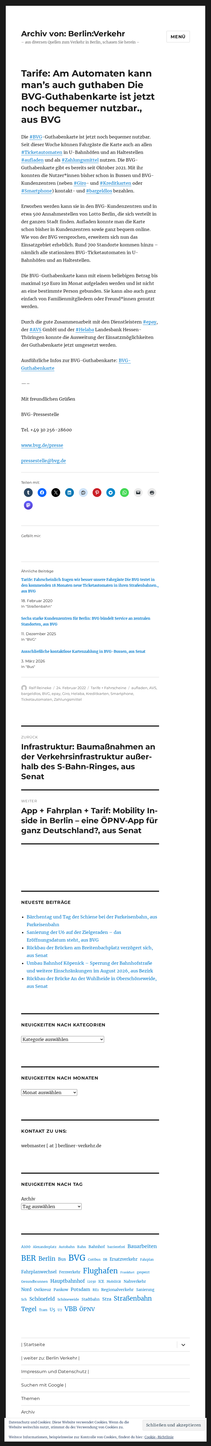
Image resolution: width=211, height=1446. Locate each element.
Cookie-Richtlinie (159, 1437)
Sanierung (145, 1289)
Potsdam (80, 1289)
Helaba (77, 693)
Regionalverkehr (117, 1289)
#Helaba (85, 329)
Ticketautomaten (36, 699)
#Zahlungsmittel (80, 160)
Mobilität (114, 1282)
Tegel (29, 1309)
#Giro (80, 183)
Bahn (81, 1247)
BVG (46, 693)
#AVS (35, 329)
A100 (25, 1246)
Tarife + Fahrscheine (108, 688)
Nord (26, 1289)
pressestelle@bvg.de (43, 460)
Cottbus (94, 1259)
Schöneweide (68, 1299)
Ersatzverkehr (124, 1259)
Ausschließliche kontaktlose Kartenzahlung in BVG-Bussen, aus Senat (83, 651)
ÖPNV (87, 1309)
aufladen (139, 688)
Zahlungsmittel (68, 699)
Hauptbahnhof (67, 1281)
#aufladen (32, 160)
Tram (43, 1310)
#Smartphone (36, 191)
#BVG (35, 137)
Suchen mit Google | (43, 1385)
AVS (152, 688)
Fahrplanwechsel (39, 1271)
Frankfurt (127, 1272)
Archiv (28, 1199)
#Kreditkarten (115, 183)
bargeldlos (30, 693)
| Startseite (33, 1344)
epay (56, 693)
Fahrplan (147, 1260)
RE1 (96, 1290)
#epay (149, 322)
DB (105, 1260)
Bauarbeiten (142, 1246)
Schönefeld (42, 1299)
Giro (66, 693)
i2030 (91, 1282)
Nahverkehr (135, 1281)
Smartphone (121, 693)
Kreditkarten (97, 693)
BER (28, 1258)
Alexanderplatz (44, 1247)
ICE (101, 1281)
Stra (106, 1299)
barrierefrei (116, 1247)
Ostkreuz (42, 1289)
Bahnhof (96, 1246)
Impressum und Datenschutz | (55, 1371)
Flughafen (100, 1270)
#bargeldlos (99, 191)
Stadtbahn (91, 1299)
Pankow (61, 1289)
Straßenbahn (133, 1298)
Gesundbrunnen (34, 1281)
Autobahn (67, 1247)
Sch (24, 1299)
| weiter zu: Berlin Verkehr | (50, 1358)
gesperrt (143, 1272)
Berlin (46, 1258)
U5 (52, 1309)
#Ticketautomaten (41, 152)
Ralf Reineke (40, 688)
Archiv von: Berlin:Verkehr (73, 33)
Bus (62, 1259)
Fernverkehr (69, 1272)
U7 (60, 1310)
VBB (71, 1309)
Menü (178, 36)
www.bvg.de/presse (42, 445)
